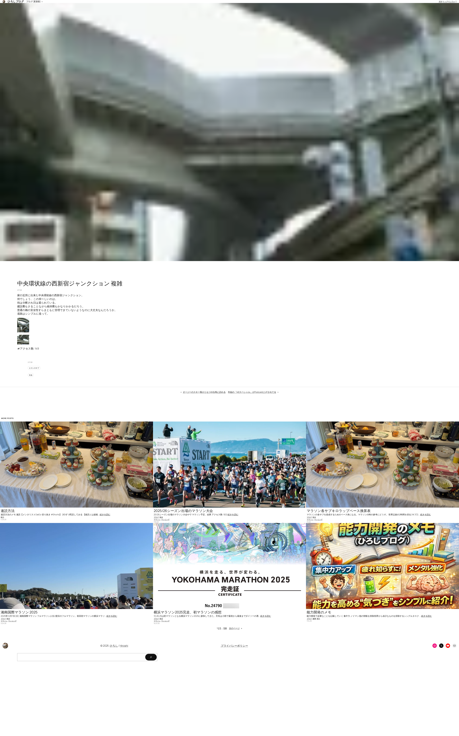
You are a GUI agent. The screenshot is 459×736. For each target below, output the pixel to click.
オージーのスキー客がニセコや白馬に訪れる (204, 392)
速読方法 (8, 511)
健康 (314, 618)
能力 (2, 517)
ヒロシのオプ (34, 368)
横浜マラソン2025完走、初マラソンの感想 (187, 612)
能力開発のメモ (319, 612)
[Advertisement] (71, 699)
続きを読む (105, 514)
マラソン (157, 519)
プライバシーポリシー (234, 645)
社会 (30, 375)
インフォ (451, 1)
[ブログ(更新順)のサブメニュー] (42, 1)
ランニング (165, 519)
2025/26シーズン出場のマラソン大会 (183, 511)
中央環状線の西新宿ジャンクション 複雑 (69, 283)
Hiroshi (124, 645)
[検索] (151, 657)
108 (225, 628)
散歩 (161, 517)
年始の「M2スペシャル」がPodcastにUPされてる (252, 392)
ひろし (114, 645)
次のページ (235, 628)
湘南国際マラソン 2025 (19, 612)
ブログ (156, 517)
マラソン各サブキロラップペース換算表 (338, 511)
